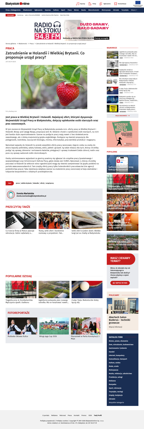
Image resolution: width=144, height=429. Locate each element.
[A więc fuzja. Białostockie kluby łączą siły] (87, 289)
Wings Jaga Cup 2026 (48, 336)
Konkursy (20, 15)
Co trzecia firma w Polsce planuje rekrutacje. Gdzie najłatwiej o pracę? (20, 232)
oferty (42, 183)
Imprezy (82, 4)
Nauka (83, 10)
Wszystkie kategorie (116, 402)
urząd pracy (50, 183)
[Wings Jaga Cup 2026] (54, 326)
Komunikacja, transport (118, 359)
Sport (63, 10)
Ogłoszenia (107, 4)
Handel (111, 352)
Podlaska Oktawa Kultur (18, 336)
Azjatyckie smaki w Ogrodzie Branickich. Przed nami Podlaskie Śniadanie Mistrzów (128, 72)
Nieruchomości (93, 10)
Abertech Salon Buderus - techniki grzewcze (119, 320)
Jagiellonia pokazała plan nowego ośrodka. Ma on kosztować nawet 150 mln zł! (53, 301)
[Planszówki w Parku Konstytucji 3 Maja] (85, 326)
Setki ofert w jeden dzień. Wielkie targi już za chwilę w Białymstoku (86, 232)
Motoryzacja (106, 10)
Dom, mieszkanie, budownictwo (121, 345)
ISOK (90, 415)
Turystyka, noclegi (116, 392)
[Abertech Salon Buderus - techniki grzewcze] (122, 306)
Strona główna (11, 44)
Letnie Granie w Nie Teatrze (50, 15)
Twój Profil (98, 415)
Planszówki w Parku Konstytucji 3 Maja (85, 337)
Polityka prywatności (47, 421)
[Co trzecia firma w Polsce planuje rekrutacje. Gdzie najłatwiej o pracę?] (21, 220)
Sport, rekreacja (115, 388)
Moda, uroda (114, 366)
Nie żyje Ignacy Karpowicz (128, 63)
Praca (70, 10)
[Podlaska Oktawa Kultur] (22, 326)
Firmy (94, 4)
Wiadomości (27, 10)
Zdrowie (116, 10)
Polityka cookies (62, 421)
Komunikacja (122, 4)
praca (18, 183)
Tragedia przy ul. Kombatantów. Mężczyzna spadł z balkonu (19, 301)
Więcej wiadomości (121, 115)
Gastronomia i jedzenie (118, 348)
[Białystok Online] (17, 3)
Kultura (56, 10)
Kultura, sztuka (114, 363)
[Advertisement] (54, 254)
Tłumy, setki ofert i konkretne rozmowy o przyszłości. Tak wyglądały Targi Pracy (51, 232)
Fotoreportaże (19, 312)
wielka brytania (26, 183)
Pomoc (83, 415)
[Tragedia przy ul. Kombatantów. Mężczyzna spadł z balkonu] (21, 289)
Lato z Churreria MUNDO (32, 15)
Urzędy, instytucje (116, 395)
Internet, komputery (116, 355)
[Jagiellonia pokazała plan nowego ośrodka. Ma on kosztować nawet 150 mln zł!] (54, 289)
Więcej (133, 10)
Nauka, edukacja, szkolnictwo (120, 374)
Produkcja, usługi (115, 377)
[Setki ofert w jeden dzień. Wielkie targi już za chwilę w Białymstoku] (87, 220)
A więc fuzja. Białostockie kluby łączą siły (85, 301)
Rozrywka (112, 384)
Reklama (112, 381)
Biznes (76, 10)
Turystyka (125, 10)
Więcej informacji (115, 327)
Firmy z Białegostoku (13, 10)
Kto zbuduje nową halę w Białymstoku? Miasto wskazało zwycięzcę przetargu (128, 80)
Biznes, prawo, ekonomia (118, 341)
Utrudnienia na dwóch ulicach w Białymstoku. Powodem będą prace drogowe (127, 107)
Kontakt (76, 415)
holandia (36, 183)
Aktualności (123, 84)
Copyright (72, 421)
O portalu (45, 415)
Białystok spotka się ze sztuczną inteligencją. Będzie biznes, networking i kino (128, 98)
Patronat (63, 415)
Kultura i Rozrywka (124, 65)
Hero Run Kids (64, 15)
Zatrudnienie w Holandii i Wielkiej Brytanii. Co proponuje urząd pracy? (61, 44)
